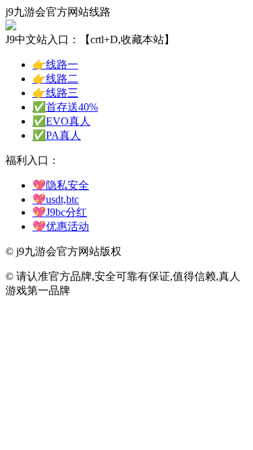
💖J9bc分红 (59, 212)
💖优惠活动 (60, 226)
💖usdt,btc (55, 199)
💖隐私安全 (60, 185)
